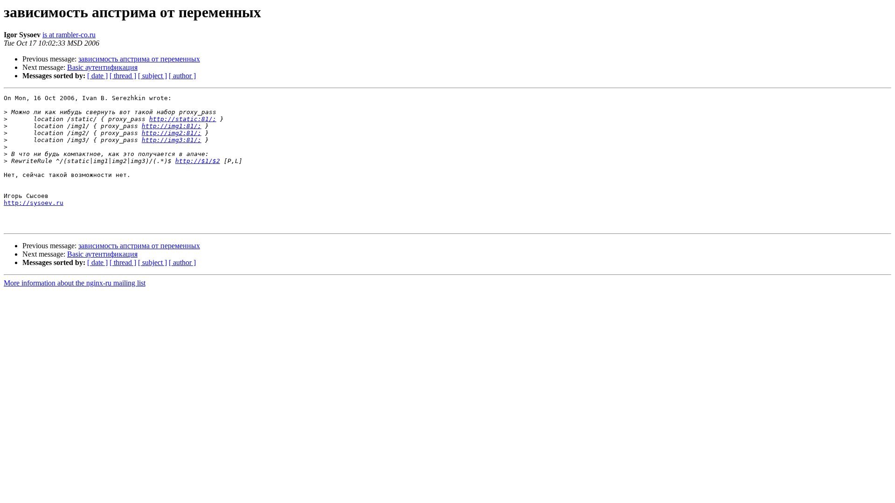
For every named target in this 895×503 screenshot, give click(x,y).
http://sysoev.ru (33, 202)
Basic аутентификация (102, 67)
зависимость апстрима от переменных (139, 59)
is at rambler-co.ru (69, 35)
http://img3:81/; (171, 139)
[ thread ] (123, 76)
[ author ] (182, 76)
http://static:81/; (182, 119)
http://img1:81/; (171, 125)
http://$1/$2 (197, 160)
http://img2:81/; (171, 132)
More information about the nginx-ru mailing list (74, 283)
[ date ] (97, 76)
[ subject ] (152, 76)
